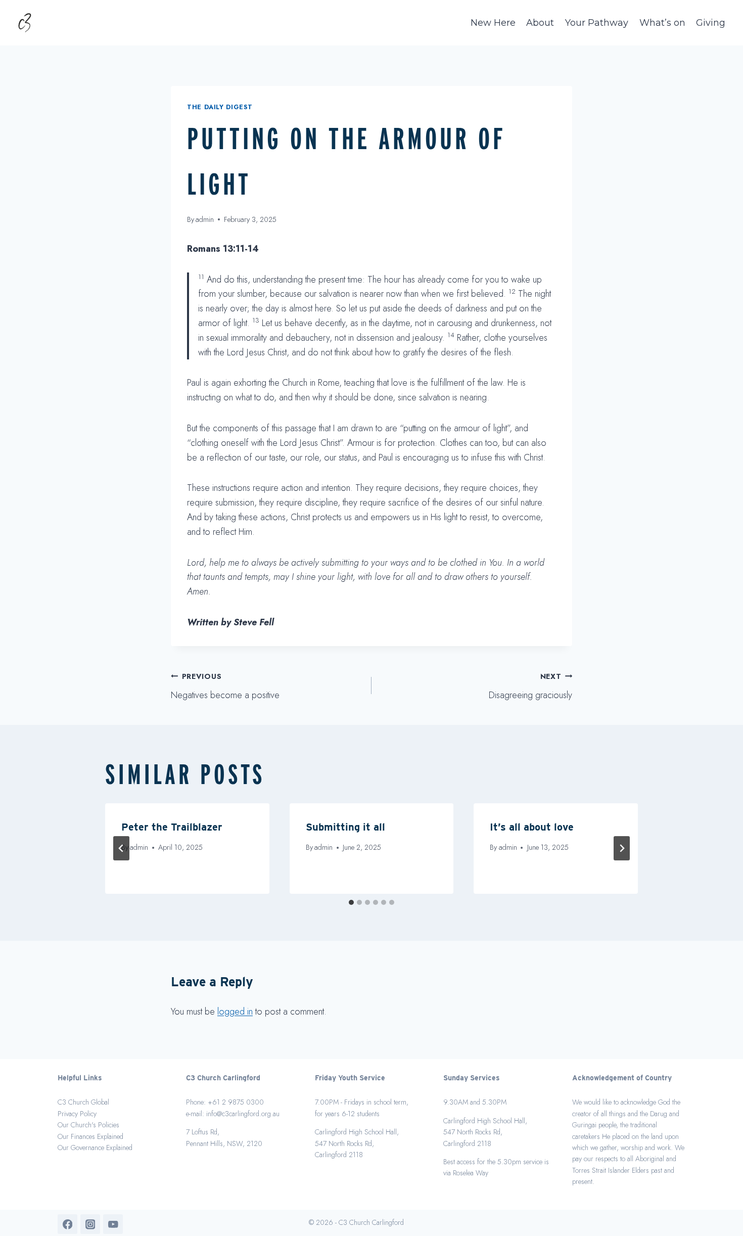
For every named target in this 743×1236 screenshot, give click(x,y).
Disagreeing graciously (530, 686)
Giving (710, 22)
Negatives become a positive (225, 686)
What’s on (662, 22)
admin (205, 219)
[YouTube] (113, 1224)
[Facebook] (67, 1224)
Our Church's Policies (88, 1125)
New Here (493, 22)
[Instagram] (90, 1224)
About (540, 22)
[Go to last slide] (121, 848)
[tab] (351, 902)
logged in (235, 1011)
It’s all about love (532, 827)
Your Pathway (596, 22)
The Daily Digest (220, 107)
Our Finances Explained (90, 1136)
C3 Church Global (83, 1102)
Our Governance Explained (95, 1147)
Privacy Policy (77, 1114)
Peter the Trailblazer (171, 827)
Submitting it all (345, 827)
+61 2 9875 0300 (236, 1102)
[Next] (622, 848)
